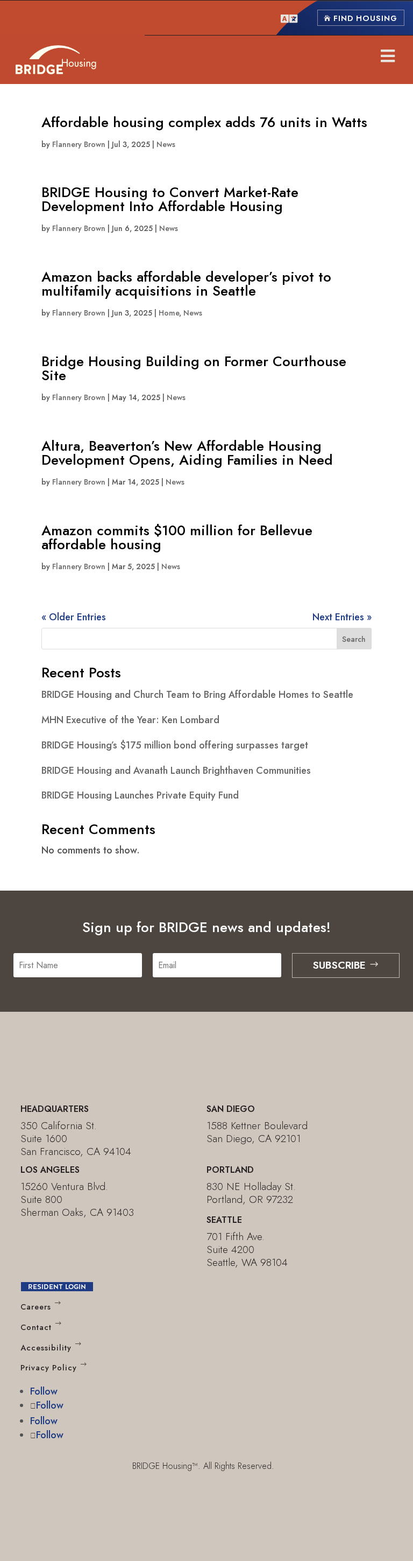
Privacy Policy (48, 1368)
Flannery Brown (78, 144)
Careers (35, 1306)
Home (169, 312)
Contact (36, 1327)
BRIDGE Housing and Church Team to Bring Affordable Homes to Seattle (197, 695)
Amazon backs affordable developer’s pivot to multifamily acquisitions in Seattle (186, 284)
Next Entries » (342, 617)
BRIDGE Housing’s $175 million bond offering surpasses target (174, 745)
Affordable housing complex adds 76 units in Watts (204, 122)
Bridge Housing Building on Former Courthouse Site (193, 368)
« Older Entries (73, 617)
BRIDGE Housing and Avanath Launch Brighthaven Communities (176, 771)
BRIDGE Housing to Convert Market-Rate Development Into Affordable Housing (169, 199)
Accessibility (46, 1347)
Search (354, 639)
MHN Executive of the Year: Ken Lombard (130, 720)
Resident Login (57, 1286)
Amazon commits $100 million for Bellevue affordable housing (176, 537)
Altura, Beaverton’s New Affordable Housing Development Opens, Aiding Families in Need (187, 453)
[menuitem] (289, 18)
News (165, 144)
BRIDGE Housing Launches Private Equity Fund (140, 795)
